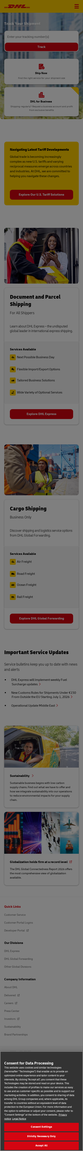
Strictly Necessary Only (41, 1136)
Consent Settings (41, 1126)
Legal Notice (19, 1118)
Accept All (41, 1145)
